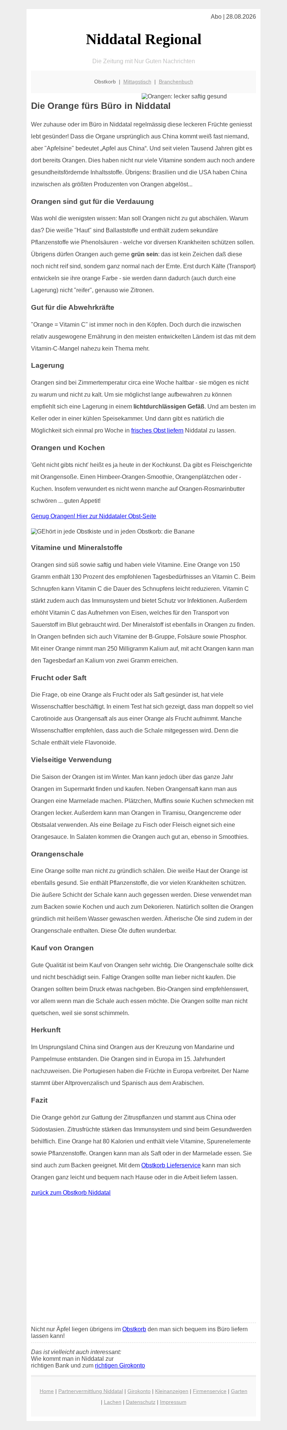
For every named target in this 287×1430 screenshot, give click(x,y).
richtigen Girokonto (120, 1365)
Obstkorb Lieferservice (171, 1165)
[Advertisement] (143, 1261)
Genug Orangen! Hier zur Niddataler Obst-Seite (93, 516)
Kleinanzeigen (171, 1391)
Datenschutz (140, 1402)
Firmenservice (209, 1391)
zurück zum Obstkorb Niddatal (71, 1192)
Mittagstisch (137, 82)
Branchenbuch (176, 82)
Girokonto (139, 1391)
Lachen (112, 1402)
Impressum (173, 1402)
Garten (239, 1391)
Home (47, 1391)
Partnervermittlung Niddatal (90, 1391)
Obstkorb (134, 1329)
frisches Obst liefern (157, 430)
